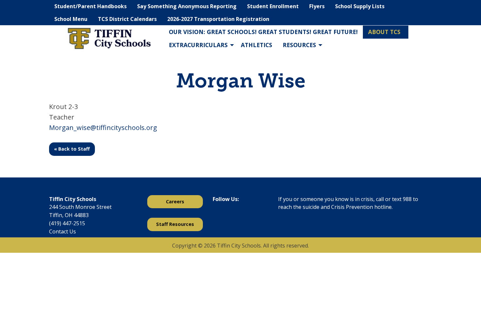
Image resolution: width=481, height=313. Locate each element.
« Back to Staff (72, 149)
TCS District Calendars (127, 19)
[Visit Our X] (228, 216)
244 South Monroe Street (80, 207)
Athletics (256, 45)
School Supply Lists (359, 6)
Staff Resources (175, 224)
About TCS (384, 32)
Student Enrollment (273, 6)
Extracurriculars (198, 45)
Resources (299, 45)
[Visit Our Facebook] (218, 216)
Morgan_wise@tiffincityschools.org (103, 127)
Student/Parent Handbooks (90, 6)
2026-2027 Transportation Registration (218, 19)
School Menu (70, 19)
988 (407, 199)
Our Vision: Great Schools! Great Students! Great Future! (263, 32)
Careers (175, 201)
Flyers (317, 6)
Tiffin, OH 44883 (69, 215)
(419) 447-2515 (67, 223)
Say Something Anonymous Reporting (187, 6)
